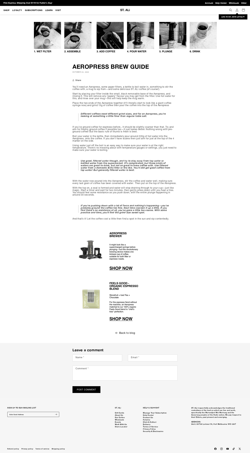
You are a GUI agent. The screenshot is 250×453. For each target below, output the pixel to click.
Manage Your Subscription (155, 413)
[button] (230, 10)
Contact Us (148, 417)
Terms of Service (150, 427)
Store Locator (121, 427)
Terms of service (42, 449)
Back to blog (127, 332)
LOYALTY (17, 10)
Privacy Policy (149, 429)
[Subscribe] (56, 414)
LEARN (49, 10)
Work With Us (121, 424)
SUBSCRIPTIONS (34, 10)
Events (118, 422)
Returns (146, 420)
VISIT (58, 10)
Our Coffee (120, 417)
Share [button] (78, 80)
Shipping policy (58, 449)
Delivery (146, 424)
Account (209, 3)
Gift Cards (119, 413)
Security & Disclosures (153, 431)
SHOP (6, 10)
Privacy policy (27, 449)
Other (244, 3)
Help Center (221, 3)
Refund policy (13, 449)
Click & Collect (149, 422)
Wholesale (234, 3)
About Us (119, 415)
